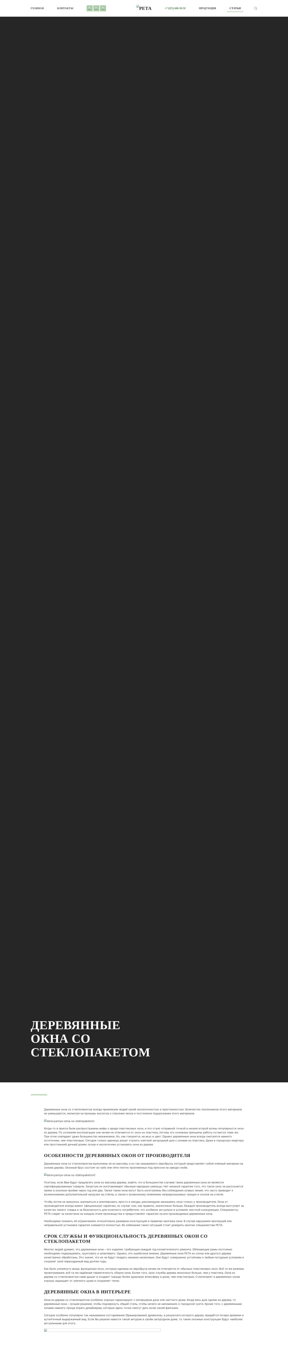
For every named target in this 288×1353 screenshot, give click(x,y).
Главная (37, 8)
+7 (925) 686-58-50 (175, 8)
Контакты (65, 8)
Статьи (235, 8)
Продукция (207, 8)
